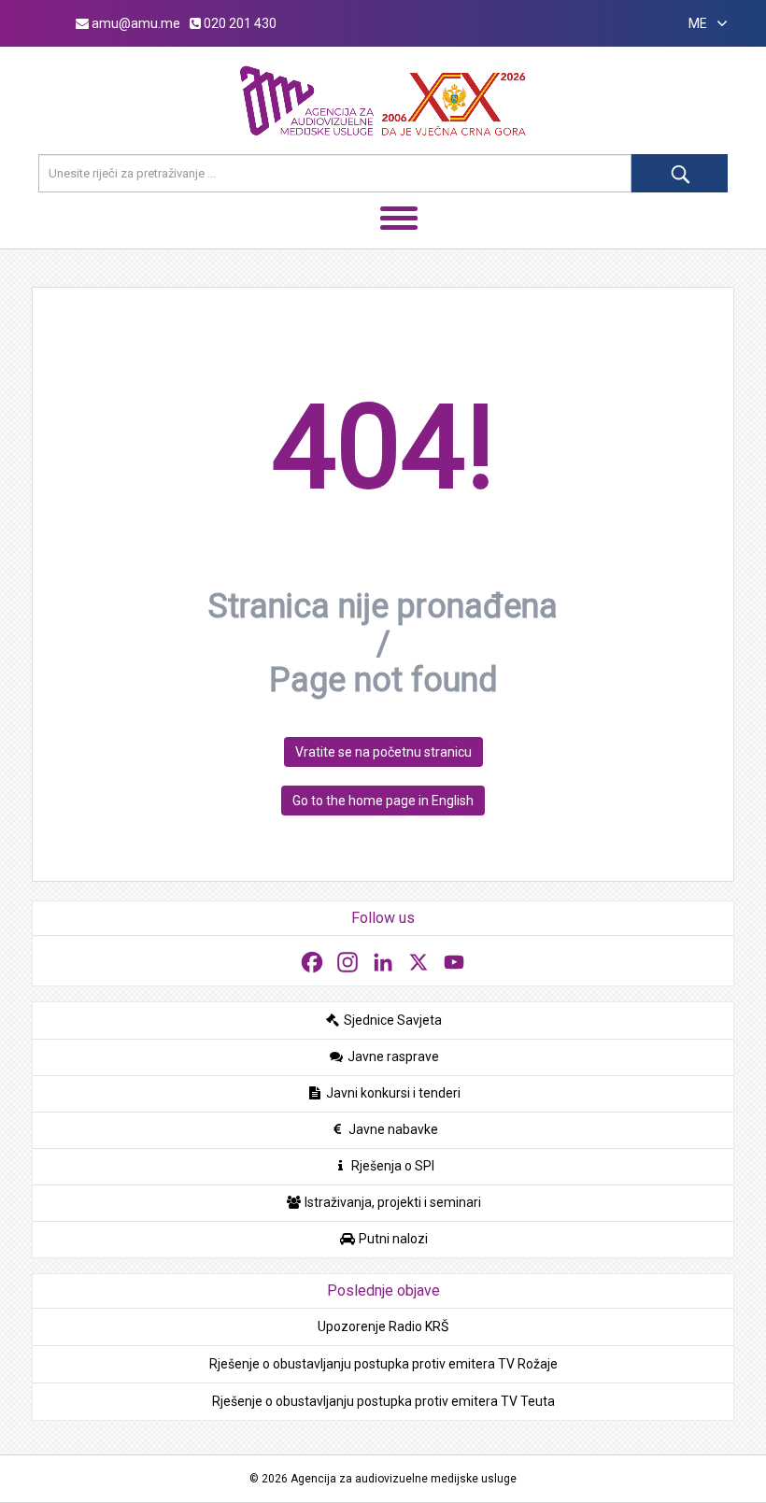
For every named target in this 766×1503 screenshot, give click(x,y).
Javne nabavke (392, 1129)
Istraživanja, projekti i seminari (391, 1202)
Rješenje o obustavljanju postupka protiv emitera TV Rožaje (383, 1363)
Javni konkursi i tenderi (392, 1092)
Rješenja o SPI (391, 1165)
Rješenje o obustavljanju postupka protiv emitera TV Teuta (383, 1401)
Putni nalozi (392, 1238)
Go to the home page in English (383, 800)
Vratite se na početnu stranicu (383, 751)
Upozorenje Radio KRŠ (383, 1326)
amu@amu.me (134, 23)
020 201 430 (239, 23)
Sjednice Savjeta (391, 1020)
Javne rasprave (392, 1056)
